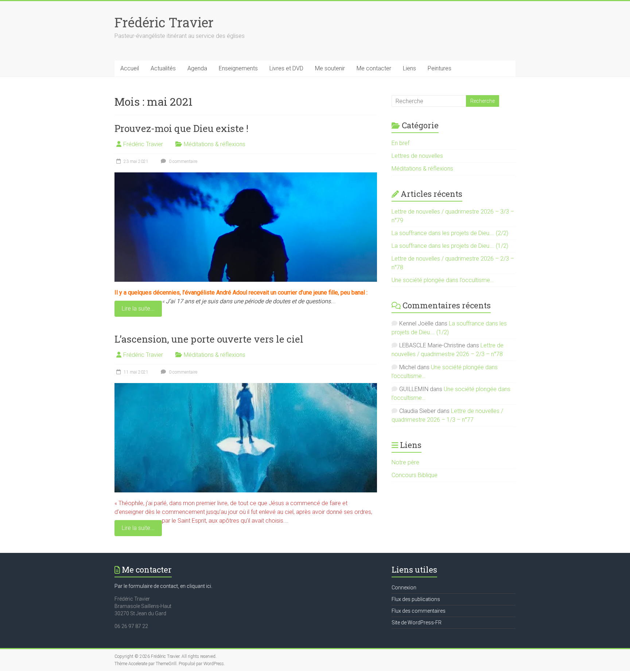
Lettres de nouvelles (417, 155)
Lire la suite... (138, 308)
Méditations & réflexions (214, 144)
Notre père (405, 462)
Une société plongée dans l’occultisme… (443, 280)
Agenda (197, 68)
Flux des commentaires (419, 611)
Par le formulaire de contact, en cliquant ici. (163, 586)
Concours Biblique (415, 475)
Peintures (439, 68)
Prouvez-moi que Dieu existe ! (181, 128)
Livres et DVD (286, 68)
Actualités (163, 68)
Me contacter (374, 68)
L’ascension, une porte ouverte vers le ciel (208, 339)
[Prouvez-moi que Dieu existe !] (245, 175)
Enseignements (238, 68)
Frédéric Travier (164, 22)
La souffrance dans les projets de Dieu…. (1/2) (450, 245)
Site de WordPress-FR (417, 622)
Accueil (129, 68)
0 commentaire (182, 161)
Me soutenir (330, 68)
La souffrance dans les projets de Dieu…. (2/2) (450, 233)
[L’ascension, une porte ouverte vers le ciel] (245, 386)
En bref (400, 143)
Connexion (404, 587)
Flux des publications (416, 599)
